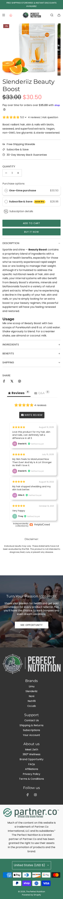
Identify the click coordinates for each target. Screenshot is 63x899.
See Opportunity (32, 625)
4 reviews (34, 117)
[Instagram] (35, 794)
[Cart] (59, 15)
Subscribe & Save (26, 201)
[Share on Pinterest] (19, 382)
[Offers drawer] (10, 15)
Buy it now (31, 231)
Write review (33, 415)
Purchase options (13, 183)
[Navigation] (3, 15)
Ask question (50, 117)
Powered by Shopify (31, 894)
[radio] (6, 190)
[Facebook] (27, 794)
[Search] (51, 15)
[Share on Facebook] (4, 382)
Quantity (8, 166)
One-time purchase (22, 190)
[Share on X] (11, 382)
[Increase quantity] (18, 172)
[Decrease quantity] (6, 172)
